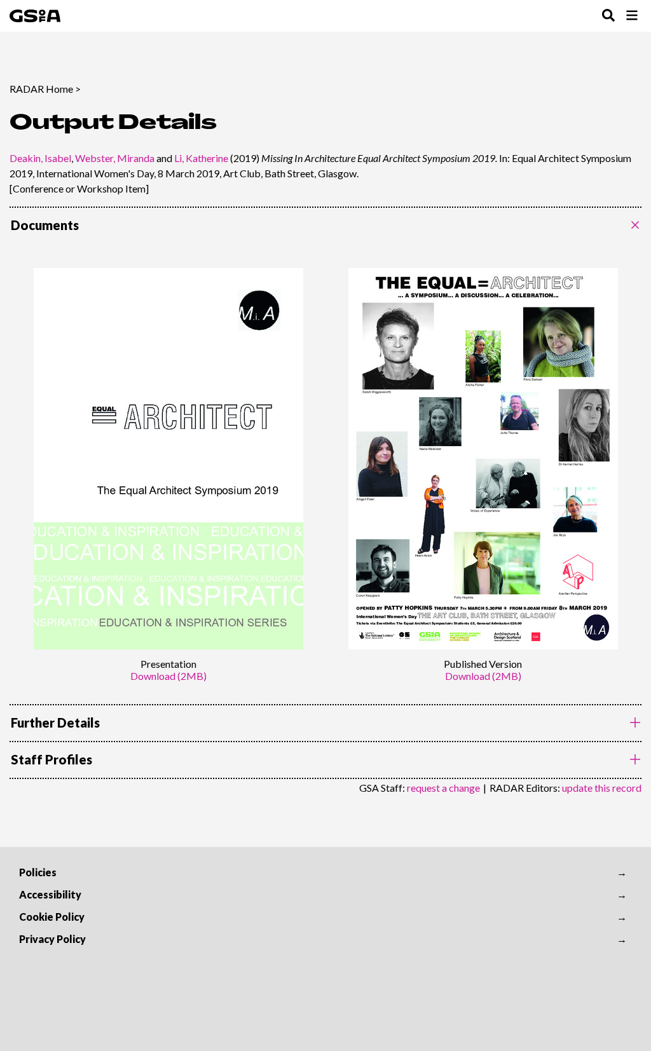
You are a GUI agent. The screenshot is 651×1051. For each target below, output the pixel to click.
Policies (38, 872)
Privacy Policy (52, 939)
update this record (601, 788)
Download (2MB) (168, 676)
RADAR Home (41, 89)
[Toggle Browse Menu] (631, 16)
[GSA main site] (35, 16)
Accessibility (50, 894)
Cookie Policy (52, 917)
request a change (443, 788)
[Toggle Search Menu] (608, 16)
